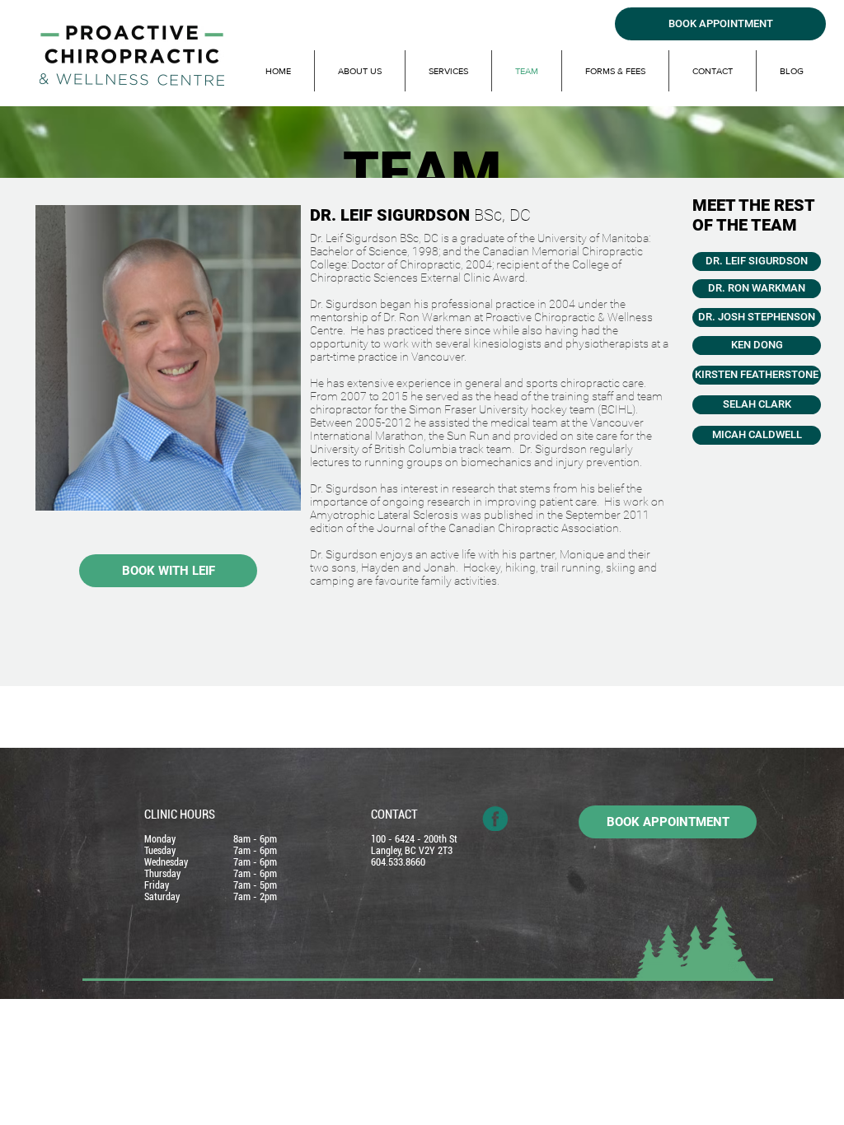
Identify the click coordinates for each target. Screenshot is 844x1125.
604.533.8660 (398, 862)
